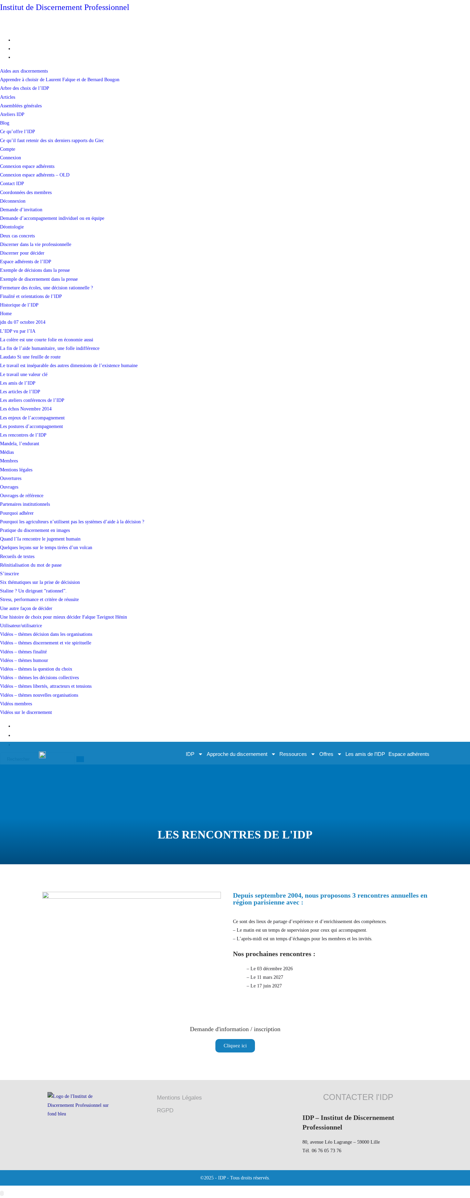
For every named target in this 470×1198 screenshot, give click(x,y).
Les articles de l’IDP (20, 391)
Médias (7, 452)
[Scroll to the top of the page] (2, 1193)
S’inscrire (9, 573)
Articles (7, 97)
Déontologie (12, 226)
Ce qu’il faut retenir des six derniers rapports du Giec (52, 140)
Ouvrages (9, 487)
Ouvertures (10, 478)
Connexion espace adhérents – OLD (35, 175)
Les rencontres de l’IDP (23, 435)
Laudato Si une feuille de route (30, 357)
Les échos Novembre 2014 (26, 408)
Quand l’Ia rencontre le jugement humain (40, 539)
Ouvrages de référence (21, 495)
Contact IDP (12, 183)
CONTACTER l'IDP (358, 1097)
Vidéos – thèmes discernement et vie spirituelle (45, 642)
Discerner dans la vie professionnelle (35, 244)
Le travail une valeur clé (23, 374)
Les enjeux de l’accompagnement (32, 417)
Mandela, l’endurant (19, 443)
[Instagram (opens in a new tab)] (16, 57)
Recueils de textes (17, 556)
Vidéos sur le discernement (26, 712)
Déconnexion (12, 201)
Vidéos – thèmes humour (24, 660)
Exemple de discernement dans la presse (39, 279)
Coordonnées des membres (26, 192)
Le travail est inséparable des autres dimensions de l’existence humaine (69, 365)
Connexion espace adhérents (27, 166)
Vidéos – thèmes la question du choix (36, 669)
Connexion (10, 157)
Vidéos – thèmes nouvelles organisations (39, 695)
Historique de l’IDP (19, 305)
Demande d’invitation (21, 209)
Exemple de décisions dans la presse (35, 270)
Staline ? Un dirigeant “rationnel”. (33, 590)
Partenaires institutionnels (25, 504)
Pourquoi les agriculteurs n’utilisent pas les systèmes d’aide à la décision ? (72, 521)
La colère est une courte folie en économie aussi (46, 339)
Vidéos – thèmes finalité (23, 651)
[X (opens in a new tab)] (16, 40)
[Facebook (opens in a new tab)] (16, 48)
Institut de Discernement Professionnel (64, 7)
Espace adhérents (408, 754)
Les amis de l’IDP (17, 383)
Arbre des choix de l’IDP (24, 88)
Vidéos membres (16, 703)
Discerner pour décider (22, 253)
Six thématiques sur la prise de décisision (40, 582)
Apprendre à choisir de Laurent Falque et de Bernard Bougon (59, 79)
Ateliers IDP (12, 114)
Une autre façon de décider (26, 608)
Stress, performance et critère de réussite (39, 599)
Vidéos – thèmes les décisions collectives (39, 677)
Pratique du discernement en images (35, 530)
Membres (9, 460)
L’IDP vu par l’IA (17, 331)
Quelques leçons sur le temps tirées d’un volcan (46, 547)
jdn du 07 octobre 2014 (22, 322)
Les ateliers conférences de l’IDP (32, 400)
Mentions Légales (179, 1097)
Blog (4, 123)
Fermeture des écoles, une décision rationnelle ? (46, 287)
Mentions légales (16, 469)
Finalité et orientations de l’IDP (31, 296)
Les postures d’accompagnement (31, 426)
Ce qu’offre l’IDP (17, 131)
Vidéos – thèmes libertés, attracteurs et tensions (46, 686)
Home (6, 313)
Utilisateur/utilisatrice (21, 625)
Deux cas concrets (17, 235)
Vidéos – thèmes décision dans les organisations (46, 634)
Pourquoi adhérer (17, 513)
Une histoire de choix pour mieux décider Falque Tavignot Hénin (63, 617)
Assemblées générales (21, 105)
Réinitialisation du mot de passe (31, 565)
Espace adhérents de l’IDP (25, 261)
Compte (7, 149)
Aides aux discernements (24, 71)
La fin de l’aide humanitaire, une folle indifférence (49, 348)
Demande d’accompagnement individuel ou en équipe (52, 218)
